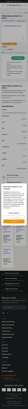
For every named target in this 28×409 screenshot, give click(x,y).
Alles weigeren (14, 217)
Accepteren (14, 221)
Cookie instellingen (14, 213)
